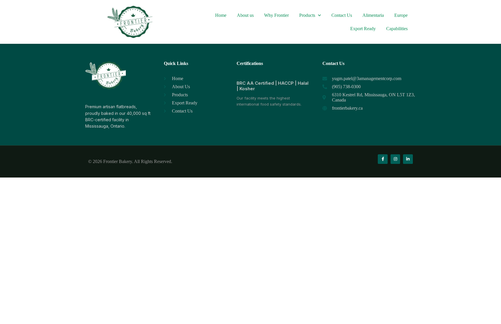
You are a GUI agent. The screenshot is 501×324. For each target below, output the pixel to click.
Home (220, 15)
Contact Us (341, 15)
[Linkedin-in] (408, 159)
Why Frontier (276, 15)
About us (245, 15)
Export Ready (363, 28)
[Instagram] (395, 159)
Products (307, 15)
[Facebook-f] (383, 159)
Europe (401, 15)
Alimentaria (373, 15)
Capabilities (397, 28)
